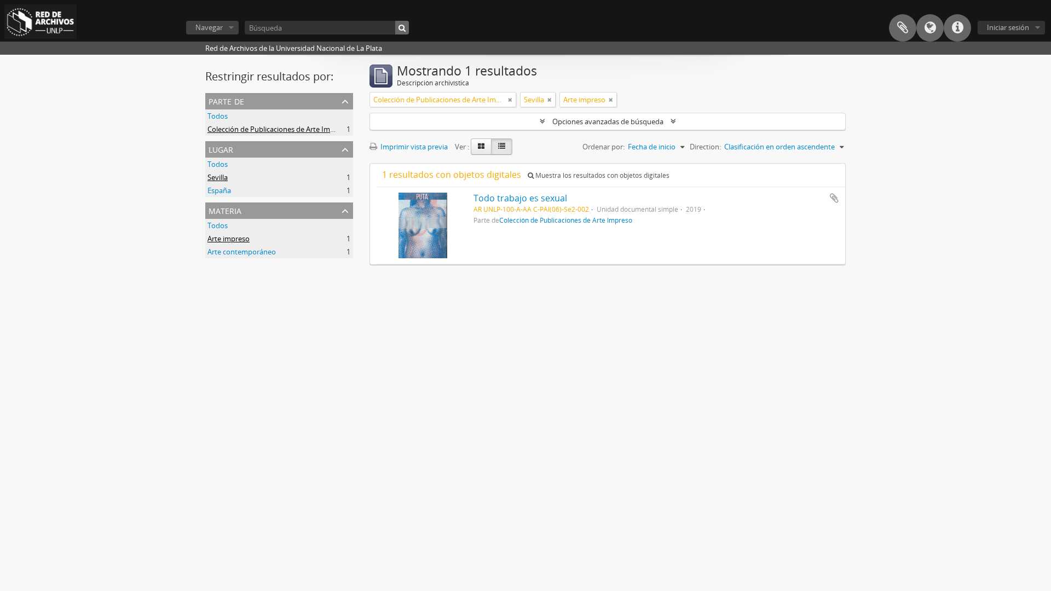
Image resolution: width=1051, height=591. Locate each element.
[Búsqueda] (402, 27)
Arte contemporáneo (241, 252)
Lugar (221, 148)
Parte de (226, 100)
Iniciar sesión (1008, 27)
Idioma (930, 28)
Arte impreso (228, 239)
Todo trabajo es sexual (520, 198)
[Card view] (481, 146)
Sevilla (217, 177)
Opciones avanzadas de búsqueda (608, 121)
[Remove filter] (510, 99)
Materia (225, 209)
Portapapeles (902, 28)
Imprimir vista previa (413, 147)
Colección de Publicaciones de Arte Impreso (278, 129)
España (219, 190)
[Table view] (501, 146)
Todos (217, 116)
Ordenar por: (603, 147)
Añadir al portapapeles (834, 198)
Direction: (705, 147)
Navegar (209, 27)
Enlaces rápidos (957, 28)
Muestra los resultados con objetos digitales (601, 175)
